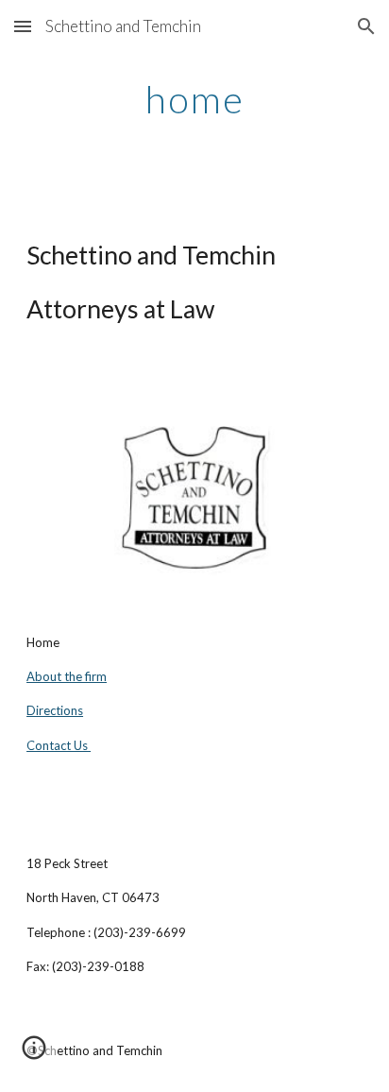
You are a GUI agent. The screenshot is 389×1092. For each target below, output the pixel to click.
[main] (194, 99)
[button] (22, 26)
